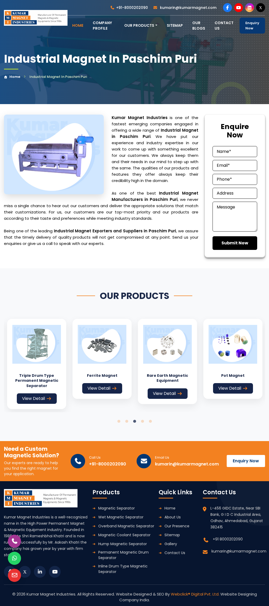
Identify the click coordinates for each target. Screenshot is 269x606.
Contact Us (174, 552)
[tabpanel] (36, 364)
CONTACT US (224, 25)
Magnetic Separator (116, 508)
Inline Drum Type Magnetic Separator (123, 569)
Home (14, 76)
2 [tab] (126, 421)
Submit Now (234, 243)
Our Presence (176, 526)
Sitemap (175, 25)
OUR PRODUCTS (139, 25)
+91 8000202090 (228, 539)
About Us (172, 517)
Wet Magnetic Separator (120, 517)
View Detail (33, 398)
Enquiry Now (252, 25)
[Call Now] (14, 541)
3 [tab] (134, 421)
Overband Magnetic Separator (126, 526)
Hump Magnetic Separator (122, 543)
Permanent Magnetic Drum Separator (123, 555)
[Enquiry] (14, 575)
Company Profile (102, 25)
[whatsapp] (14, 558)
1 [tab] (118, 421)
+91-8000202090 (132, 7)
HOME (77, 25)
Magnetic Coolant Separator (124, 535)
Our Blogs (198, 25)
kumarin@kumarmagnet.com (187, 7)
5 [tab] (150, 421)
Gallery (170, 543)
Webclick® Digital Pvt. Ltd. (195, 594)
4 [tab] (142, 421)
